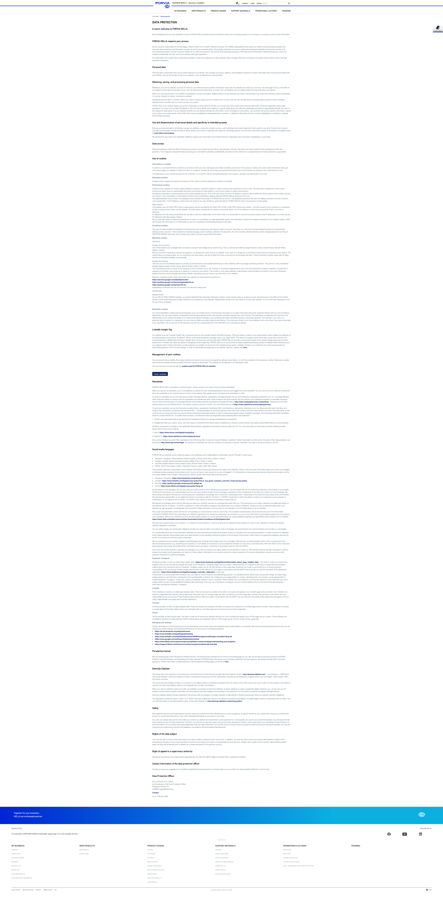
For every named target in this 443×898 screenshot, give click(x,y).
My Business (180, 11)
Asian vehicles (152, 882)
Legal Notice (16, 890)
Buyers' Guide (84, 853)
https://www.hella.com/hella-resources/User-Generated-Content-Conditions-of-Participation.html (191, 519)
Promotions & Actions (266, 11)
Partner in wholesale (290, 857)
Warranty (15, 861)
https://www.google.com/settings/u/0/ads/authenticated (177, 639)
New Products (199, 11)
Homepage (155, 16)
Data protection (27, 890)
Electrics (150, 857)
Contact (245, 3)
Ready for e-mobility (154, 878)
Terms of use (47, 890)
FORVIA (259, 3)
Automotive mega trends (291, 861)
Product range (218, 11)
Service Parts (152, 874)
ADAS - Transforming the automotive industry (298, 866)
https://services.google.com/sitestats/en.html (170, 279)
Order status (16, 853)
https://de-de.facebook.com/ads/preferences (172, 631)
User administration (18, 874)
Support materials (240, 11)
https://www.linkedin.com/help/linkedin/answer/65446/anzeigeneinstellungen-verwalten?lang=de (193, 636)
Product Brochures (222, 853)
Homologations (220, 870)
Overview (15, 849)
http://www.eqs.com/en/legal (172, 442)
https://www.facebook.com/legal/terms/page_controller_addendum (188, 572)
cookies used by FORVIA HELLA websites (199, 366)
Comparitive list (220, 866)
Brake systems (152, 861)
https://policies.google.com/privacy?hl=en (169, 284)
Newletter (286, 853)
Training (286, 11)
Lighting (150, 849)
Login (252, 3)
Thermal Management (154, 866)
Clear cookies (160, 373)
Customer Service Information (22, 878)
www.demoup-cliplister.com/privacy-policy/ (224, 701)
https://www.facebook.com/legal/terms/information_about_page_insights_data (227, 562)
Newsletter (15, 870)
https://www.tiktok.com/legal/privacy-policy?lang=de (182, 486)
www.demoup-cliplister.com (254, 674)
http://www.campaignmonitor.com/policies (252, 401)
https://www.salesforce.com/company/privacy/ (252, 404)
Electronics (151, 853)
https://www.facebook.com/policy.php (187, 478)
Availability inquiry (18, 857)
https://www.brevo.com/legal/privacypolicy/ (177, 432)
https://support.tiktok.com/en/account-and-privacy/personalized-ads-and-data (186, 644)
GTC (55, 890)
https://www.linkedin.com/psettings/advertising (174, 633)
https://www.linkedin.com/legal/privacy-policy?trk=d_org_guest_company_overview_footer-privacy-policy (204, 480)
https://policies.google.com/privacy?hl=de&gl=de (182, 483)
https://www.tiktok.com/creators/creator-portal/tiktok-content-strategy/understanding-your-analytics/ (195, 641)
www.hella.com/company (164, 133)
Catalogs (218, 849)
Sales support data (221, 857)
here (245, 347)
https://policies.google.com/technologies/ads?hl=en (173, 282)
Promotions (287, 849)
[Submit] (289, 3)
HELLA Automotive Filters (155, 870)
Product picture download (224, 861)
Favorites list (16, 866)
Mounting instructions (222, 874)
